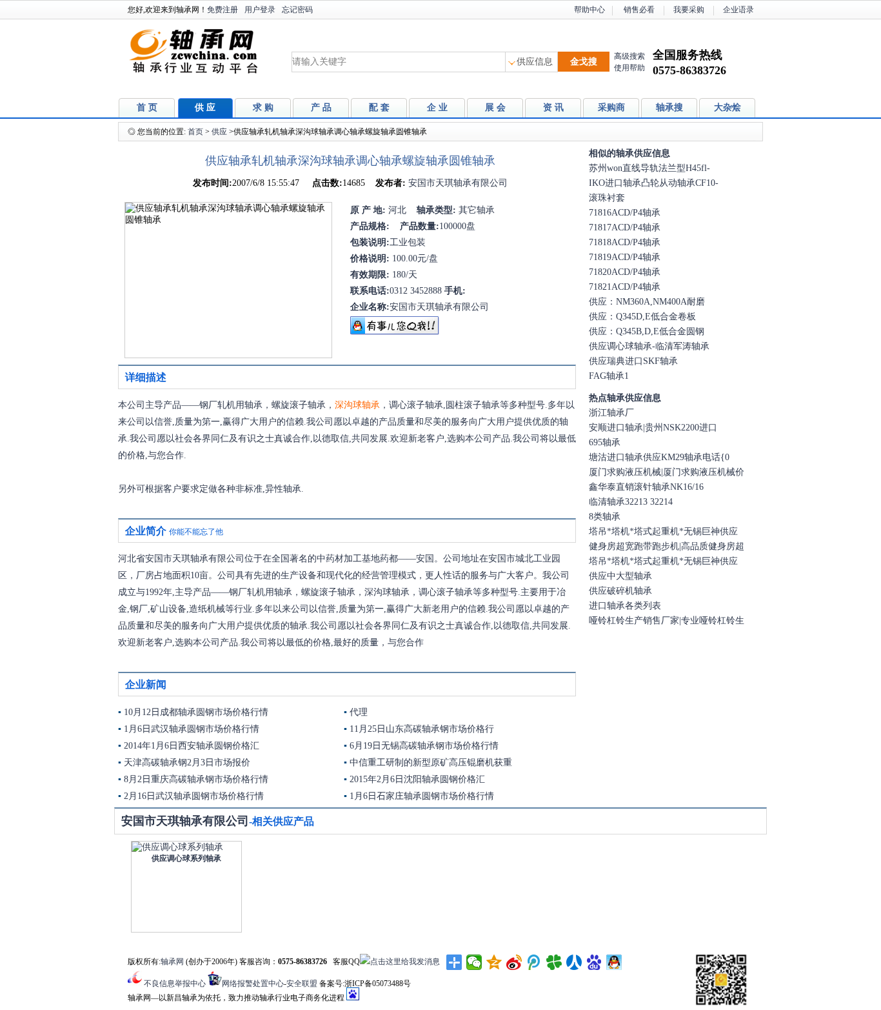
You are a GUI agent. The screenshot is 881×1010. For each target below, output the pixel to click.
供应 (219, 131)
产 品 (321, 107)
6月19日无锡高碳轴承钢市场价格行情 (424, 746)
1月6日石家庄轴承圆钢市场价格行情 (422, 796)
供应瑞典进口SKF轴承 (633, 361)
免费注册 (222, 9)
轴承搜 (669, 107)
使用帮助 (629, 67)
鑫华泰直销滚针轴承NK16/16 (646, 487)
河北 (396, 210)
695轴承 (604, 442)
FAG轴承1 (609, 376)
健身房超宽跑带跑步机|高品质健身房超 (666, 546)
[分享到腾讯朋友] (554, 962)
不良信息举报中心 (175, 983)
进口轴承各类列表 (625, 606)
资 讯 (553, 107)
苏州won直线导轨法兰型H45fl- (649, 168)
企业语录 (738, 9)
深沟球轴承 (357, 405)
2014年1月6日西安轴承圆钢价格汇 (191, 746)
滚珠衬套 (607, 198)
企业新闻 (145, 684)
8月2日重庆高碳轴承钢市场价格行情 (196, 779)
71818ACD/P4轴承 (624, 242)
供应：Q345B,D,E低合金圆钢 (646, 331)
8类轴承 (604, 516)
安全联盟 (301, 983)
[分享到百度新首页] (594, 962)
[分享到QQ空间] (494, 962)
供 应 (205, 107)
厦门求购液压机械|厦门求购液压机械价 (666, 472)
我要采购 (688, 9)
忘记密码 (297, 9)
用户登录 (259, 9)
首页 (195, 131)
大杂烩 (727, 107)
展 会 (495, 107)
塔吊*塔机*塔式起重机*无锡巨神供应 (663, 531)
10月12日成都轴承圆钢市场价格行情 (196, 712)
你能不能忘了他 (196, 531)
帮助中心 (589, 9)
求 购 (263, 107)
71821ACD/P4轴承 (624, 287)
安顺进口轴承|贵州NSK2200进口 (653, 427)
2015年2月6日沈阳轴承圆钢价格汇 (417, 779)
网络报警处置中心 (253, 983)
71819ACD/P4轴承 (624, 257)
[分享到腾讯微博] (534, 962)
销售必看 (639, 9)
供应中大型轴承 (620, 576)
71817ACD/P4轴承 (624, 227)
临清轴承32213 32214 (631, 502)
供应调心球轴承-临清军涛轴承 (649, 346)
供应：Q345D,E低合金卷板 (642, 316)
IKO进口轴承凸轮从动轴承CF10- (653, 183)
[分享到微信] (474, 962)
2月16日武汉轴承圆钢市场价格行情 (194, 796)
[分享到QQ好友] (614, 962)
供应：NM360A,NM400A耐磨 (647, 302)
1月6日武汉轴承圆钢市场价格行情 (191, 729)
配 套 (379, 107)
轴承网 (172, 961)
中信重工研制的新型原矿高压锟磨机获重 (431, 762)
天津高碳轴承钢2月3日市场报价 (187, 762)
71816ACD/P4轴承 (624, 212)
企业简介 (145, 530)
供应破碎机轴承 (620, 591)
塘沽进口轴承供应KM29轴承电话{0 (659, 457)
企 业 (437, 107)
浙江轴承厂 (611, 413)
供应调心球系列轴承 (186, 858)
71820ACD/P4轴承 (624, 272)
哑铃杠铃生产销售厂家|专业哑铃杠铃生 (666, 620)
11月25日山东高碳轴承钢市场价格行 (422, 729)
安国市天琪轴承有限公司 (457, 183)
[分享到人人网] (574, 962)
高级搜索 (629, 56)
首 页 (147, 107)
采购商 (611, 107)
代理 (359, 712)
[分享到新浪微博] (514, 962)
